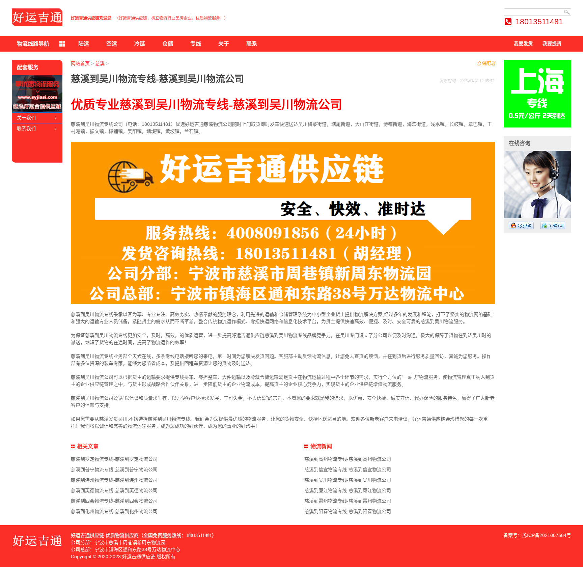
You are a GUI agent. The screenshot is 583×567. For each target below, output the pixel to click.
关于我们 (26, 117)
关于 (223, 44)
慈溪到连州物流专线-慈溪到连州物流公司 (114, 480)
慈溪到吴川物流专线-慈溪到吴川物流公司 (347, 480)
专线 (195, 44)
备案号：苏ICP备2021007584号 (537, 535)
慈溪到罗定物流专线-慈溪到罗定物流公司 (114, 459)
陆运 (83, 44)
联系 (251, 44)
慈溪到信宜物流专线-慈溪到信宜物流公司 (347, 469)
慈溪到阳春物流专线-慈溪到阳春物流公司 (347, 511)
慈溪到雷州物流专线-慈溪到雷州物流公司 (347, 501)
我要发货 (523, 43)
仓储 (167, 44)
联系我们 (26, 128)
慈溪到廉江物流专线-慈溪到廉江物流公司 (347, 490)
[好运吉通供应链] (37, 17)
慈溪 (100, 63)
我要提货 (552, 43)
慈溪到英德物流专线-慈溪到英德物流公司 (114, 490)
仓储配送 (485, 63)
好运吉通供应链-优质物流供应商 (105, 535)
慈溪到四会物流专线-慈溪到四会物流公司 (114, 501)
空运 (111, 44)
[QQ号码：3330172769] (521, 225)
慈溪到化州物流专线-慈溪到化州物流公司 (114, 511)
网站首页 (80, 63)
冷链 (139, 44)
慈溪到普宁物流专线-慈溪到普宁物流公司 (114, 469)
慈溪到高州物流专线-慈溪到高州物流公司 (347, 459)
